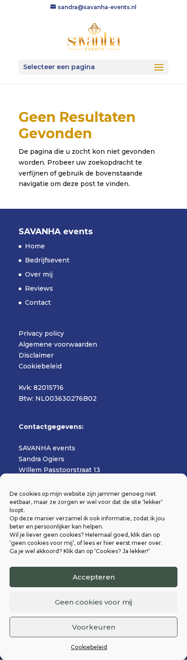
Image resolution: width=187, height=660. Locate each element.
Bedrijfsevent (47, 260)
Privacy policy (41, 333)
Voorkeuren (93, 627)
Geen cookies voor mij (93, 602)
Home (35, 246)
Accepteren (94, 577)
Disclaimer (36, 355)
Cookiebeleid (89, 647)
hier (108, 542)
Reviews (39, 288)
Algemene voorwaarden (58, 344)
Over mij (39, 274)
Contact (38, 302)
